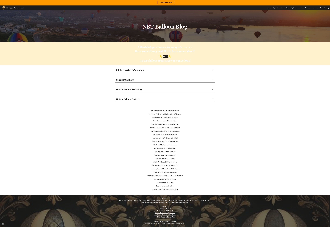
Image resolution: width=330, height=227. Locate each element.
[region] (165, 2)
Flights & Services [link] (278, 8)
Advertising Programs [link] (292, 8)
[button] (328, 8)
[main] (165, 26)
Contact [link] (322, 8)
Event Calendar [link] (306, 8)
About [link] (314, 8)
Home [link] (269, 8)
